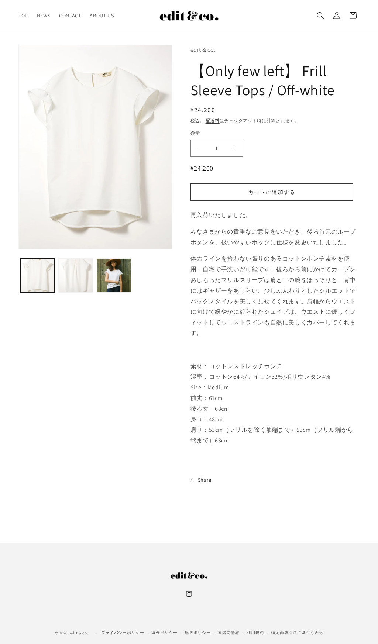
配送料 (213, 120)
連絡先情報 (229, 632)
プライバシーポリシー (122, 632)
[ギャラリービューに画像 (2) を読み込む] (75, 275)
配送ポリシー (197, 632)
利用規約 (255, 632)
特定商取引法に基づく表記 (297, 632)
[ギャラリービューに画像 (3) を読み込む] (114, 275)
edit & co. (79, 633)
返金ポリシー (164, 632)
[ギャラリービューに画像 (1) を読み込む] (37, 275)
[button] (320, 15)
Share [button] (205, 479)
